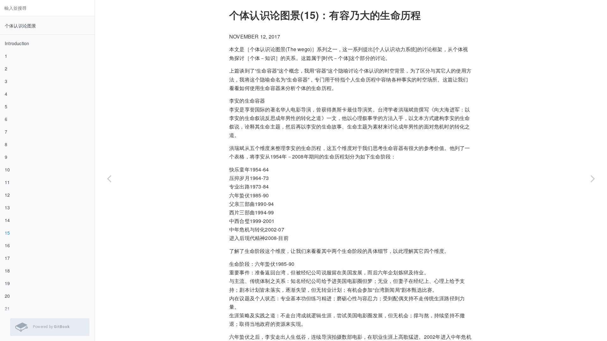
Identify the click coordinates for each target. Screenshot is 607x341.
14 (7, 220)
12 (7, 195)
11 (7, 182)
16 (7, 245)
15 (7, 233)
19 (7, 283)
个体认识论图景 (20, 25)
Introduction (17, 43)
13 (7, 207)
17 (7, 258)
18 (7, 270)
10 (7, 169)
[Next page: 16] (593, 178)
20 (7, 296)
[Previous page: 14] (109, 178)
